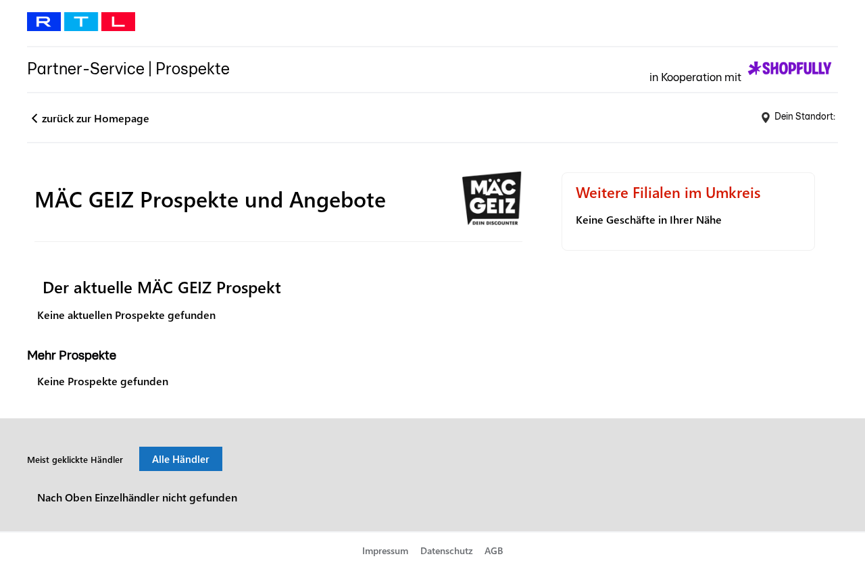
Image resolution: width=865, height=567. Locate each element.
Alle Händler (180, 459)
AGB (494, 550)
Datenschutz (446, 550)
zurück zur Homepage (95, 118)
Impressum (385, 550)
